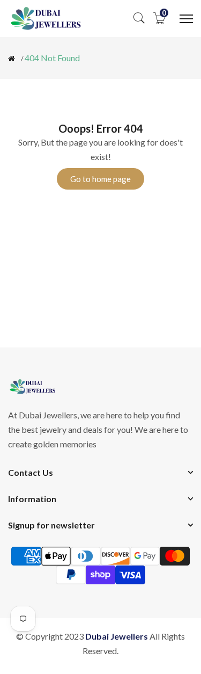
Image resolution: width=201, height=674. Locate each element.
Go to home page (100, 179)
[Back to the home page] (11, 58)
